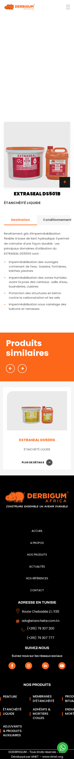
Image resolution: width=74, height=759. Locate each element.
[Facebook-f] (12, 665)
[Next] (22, 368)
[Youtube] (62, 665)
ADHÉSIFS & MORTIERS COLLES (42, 713)
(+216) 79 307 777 (40, 638)
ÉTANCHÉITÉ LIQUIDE (12, 711)
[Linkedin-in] (45, 665)
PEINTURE (10, 697)
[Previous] (10, 368)
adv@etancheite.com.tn (40, 620)
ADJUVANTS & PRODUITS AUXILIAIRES (12, 730)
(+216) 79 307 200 (40, 628)
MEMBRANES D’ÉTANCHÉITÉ (43, 698)
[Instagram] (28, 665)
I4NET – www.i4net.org (47, 756)
